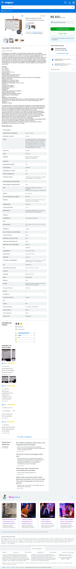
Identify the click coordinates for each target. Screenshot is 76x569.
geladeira (6, 539)
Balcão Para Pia (35, 531)
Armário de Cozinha (58, 542)
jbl (65, 540)
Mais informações (37, 548)
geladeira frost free (40, 542)
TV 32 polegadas (11, 543)
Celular (35, 540)
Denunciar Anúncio (55, 69)
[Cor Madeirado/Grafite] (33, 26)
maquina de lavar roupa (12, 542)
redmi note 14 (70, 540)
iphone (20, 539)
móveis (8, 567)
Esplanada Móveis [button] (37, 32)
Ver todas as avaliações (24, 437)
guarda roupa (32, 542)
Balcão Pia (45, 531)
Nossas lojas (16, 552)
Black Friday (4, 538)
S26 (19, 538)
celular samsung (68, 539)
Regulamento (40, 552)
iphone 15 (52, 538)
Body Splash (61, 540)
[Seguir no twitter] (62, 497)
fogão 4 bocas (49, 542)
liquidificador (22, 542)
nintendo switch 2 (28, 540)
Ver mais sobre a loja (62, 53)
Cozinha (13, 567)
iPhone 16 (15, 538)
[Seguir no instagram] (69, 497)
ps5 (61, 538)
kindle (43, 539)
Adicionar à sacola (64, 29)
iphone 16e (3, 540)
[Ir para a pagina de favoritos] (65, 2)
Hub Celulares (33, 538)
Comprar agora (62, 33)
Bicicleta (56, 540)
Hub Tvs (47, 538)
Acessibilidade (53, 552)
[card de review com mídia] (6, 355)
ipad (27, 542)
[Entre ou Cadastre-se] (73, 2)
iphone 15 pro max (59, 539)
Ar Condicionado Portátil (43, 540)
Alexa (65, 542)
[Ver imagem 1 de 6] (13, 25)
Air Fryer (65, 538)
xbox (17, 539)
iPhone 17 (10, 538)
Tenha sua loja (28, 552)
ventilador (20, 540)
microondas (38, 539)
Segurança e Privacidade (68, 552)
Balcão (40, 531)
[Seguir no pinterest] (72, 497)
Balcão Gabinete (27, 531)
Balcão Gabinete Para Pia (16, 531)
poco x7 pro (12, 539)
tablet (51, 540)
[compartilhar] (21, 34)
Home (3, 567)
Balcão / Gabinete (20, 567)
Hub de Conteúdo (25, 538)
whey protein (31, 539)
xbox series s (10, 540)
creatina (25, 539)
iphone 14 (57, 538)
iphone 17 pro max (50, 539)
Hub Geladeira (41, 538)
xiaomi (15, 540)
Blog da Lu (4, 552)
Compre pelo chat (66, 555)
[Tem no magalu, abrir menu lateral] (2, 2)
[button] (72, 7)
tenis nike (3, 542)
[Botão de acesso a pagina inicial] (33, 2)
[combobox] (38, 7)
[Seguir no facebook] (66, 497)
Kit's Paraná (28, 277)
